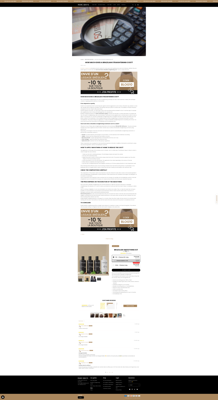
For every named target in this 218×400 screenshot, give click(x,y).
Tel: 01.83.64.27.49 (81, 384)
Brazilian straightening (86, 68)
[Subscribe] (139, 385)
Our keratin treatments (108, 384)
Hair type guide (93, 380)
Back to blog (109, 238)
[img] (81, 324)
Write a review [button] (130, 305)
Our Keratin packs (107, 386)
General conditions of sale (120, 387)
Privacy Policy (119, 389)
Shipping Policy (119, 382)
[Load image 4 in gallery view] (99, 279)
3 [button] (109, 372)
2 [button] (107, 372)
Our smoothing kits (107, 380)
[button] (102, 5)
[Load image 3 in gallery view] (93, 279)
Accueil (82, 59)
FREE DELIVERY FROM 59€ (7, 1)
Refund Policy (119, 380)
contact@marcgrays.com (83, 383)
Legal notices (118, 384)
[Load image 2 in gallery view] (87, 279)
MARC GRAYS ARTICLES (89, 59)
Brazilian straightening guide (95, 383)
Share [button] (83, 234)
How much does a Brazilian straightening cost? (104, 59)
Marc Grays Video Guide (95, 385)
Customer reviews (107, 388)
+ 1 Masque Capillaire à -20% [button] (122, 260)
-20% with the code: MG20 (25, 1)
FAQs (91, 389)
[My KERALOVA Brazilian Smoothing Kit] (109, 94)
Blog (91, 387)
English (80, 397)
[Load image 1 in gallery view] (81, 279)
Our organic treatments (108, 382)
